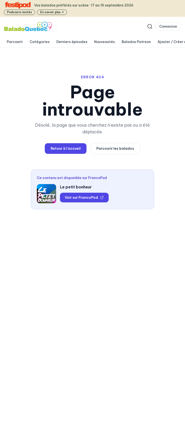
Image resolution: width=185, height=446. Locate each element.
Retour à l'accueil (66, 148)
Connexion (168, 26)
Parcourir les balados (115, 148)
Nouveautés (104, 42)
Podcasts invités (19, 12)
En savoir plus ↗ (52, 12)
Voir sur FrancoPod (81, 197)
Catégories (40, 42)
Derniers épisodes (71, 42)
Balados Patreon (136, 42)
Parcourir (15, 42)
